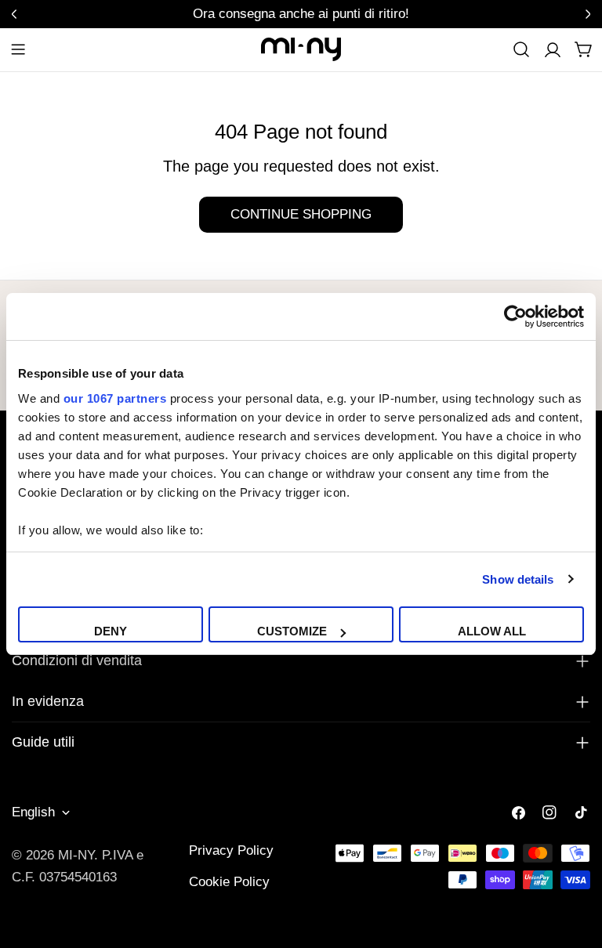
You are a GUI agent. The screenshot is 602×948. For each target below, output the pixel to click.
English (33, 812)
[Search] (521, 49)
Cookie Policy (229, 881)
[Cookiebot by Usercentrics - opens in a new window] (515, 316)
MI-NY (76, 855)
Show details (517, 579)
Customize (292, 631)
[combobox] (521, 49)
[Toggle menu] (18, 49)
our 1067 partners (115, 398)
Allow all (492, 631)
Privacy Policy (231, 850)
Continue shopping (301, 214)
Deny (110, 631)
